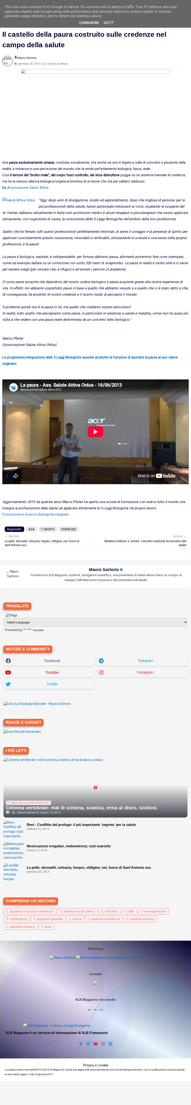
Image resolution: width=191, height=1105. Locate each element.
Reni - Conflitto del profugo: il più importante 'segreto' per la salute (81, 825)
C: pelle (129, 911)
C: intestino (109, 911)
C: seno (46, 927)
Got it (109, 23)
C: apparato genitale (48, 919)
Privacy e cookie (95, 1065)
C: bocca (75, 919)
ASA (31, 529)
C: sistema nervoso (140, 919)
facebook (52, 661)
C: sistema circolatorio (104, 919)
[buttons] (81, 1044)
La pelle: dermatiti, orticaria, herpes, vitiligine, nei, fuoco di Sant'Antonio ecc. (89, 867)
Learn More (89, 23)
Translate (38, 630)
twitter (52, 684)
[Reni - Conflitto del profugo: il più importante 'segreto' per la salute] (13, 829)
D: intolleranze (16, 919)
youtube (52, 672)
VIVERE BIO (68, 529)
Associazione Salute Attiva (27, 188)
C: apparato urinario (20, 927)
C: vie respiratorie (153, 911)
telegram (145, 661)
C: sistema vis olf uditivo (77, 911)
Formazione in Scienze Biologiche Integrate (35, 514)
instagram (145, 672)
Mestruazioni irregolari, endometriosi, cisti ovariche (69, 846)
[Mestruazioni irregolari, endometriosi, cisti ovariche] (13, 851)
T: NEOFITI (48, 529)
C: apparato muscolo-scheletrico (30, 911)
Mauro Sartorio (104, 569)
